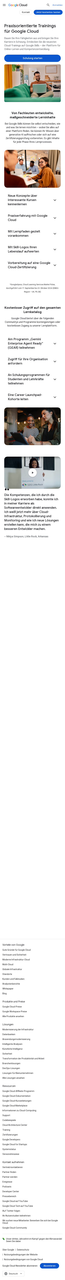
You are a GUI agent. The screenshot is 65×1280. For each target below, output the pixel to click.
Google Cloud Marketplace (14, 1105)
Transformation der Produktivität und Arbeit (23, 1058)
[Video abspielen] (32, 473)
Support (6, 1115)
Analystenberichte (11, 984)
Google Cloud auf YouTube (15, 1201)
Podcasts (6, 1186)
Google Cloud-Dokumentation (16, 1096)
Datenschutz (23, 1250)
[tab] (20, 572)
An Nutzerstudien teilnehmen (16, 1215)
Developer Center (10, 1191)
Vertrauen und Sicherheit (14, 955)
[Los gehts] (32, 894)
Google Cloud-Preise (12, 1006)
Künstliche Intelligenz (12, 1049)
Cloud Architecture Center (14, 1125)
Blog (4, 993)
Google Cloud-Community (14, 1228)
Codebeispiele (9, 1120)
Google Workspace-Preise (14, 1011)
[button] (32, 200)
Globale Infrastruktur (12, 969)
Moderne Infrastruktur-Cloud (16, 959)
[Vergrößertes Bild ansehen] (32, 83)
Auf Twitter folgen (11, 1211)
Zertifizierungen (10, 1134)
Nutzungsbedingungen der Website (21, 1254)
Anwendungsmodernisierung (16, 1039)
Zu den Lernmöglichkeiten (24, 28)
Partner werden (9, 1177)
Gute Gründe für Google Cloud (16, 950)
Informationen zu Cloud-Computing (19, 1110)
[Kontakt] (26, 12)
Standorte (7, 974)
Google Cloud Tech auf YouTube (17, 1206)
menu (4, 5)
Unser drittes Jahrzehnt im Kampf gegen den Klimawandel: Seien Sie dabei (34, 1240)
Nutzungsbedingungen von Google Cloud (23, 1259)
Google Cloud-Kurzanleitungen (16, 1101)
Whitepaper (7, 988)
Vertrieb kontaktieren (12, 1167)
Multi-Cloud (7, 964)
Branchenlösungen (11, 1063)
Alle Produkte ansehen (13, 1016)
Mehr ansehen (31, 851)
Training (6, 1130)
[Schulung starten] (32, 58)
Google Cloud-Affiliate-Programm (18, 1091)
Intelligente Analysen (12, 1044)
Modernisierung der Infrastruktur (18, 1029)
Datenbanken (8, 1034)
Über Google (8, 1250)
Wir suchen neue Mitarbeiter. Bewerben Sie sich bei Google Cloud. (30, 1221)
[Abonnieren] (49, 1265)
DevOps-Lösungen (11, 1068)
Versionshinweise (10, 1154)
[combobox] (13, 1273)
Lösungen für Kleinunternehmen (17, 1073)
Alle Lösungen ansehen (13, 1078)
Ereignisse (7, 1182)
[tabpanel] (32, 719)
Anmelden (57, 5)
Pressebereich (9, 1196)
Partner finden (9, 1172)
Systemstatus (9, 1149)
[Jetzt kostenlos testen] (48, 12)
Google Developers (11, 1139)
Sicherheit (7, 1054)
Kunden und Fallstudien (13, 979)
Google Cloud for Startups (14, 1144)
